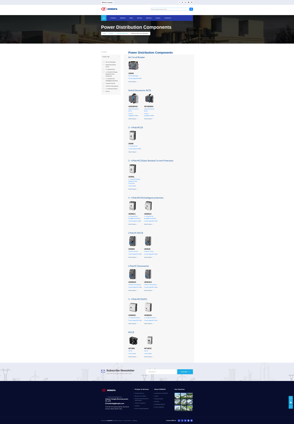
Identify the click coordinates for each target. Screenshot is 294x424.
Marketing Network (159, 404)
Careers (158, 18)
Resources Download (140, 396)
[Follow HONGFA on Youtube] (191, 2)
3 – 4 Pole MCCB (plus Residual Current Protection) (111, 74)
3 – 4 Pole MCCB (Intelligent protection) (112, 79)
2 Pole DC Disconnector (112, 86)
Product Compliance (140, 403)
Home (104, 33)
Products (113, 18)
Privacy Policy (127, 420)
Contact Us (168, 18)
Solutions (122, 18)
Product (111, 33)
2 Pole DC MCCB (110, 83)
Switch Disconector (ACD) (111, 65)
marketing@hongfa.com (115, 403)
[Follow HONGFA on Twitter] (182, 2)
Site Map (156, 401)
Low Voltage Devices (122, 33)
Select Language (108, 2)
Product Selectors (139, 393)
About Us (149, 18)
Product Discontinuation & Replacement (142, 399)
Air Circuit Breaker (111, 62)
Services (139, 18)
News (131, 18)
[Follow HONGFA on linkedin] (185, 2)
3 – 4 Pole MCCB (110, 69)
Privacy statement (159, 407)
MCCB (107, 91)
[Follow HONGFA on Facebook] (179, 2)
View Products (132, 81)
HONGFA (109, 420)
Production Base (158, 398)
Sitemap (135, 420)
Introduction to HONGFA (161, 393)
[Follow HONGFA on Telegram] (188, 2)
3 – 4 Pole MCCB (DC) (111, 88)
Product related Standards (142, 408)
